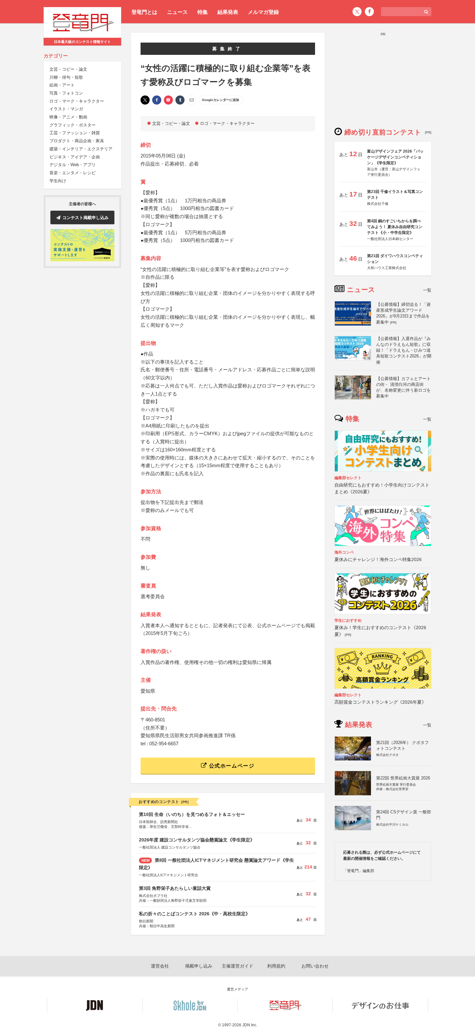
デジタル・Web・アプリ (72, 165)
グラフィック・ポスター (72, 125)
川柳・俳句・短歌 (66, 77)
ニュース (177, 12)
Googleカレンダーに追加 (220, 100)
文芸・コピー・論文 (68, 69)
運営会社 (160, 966)
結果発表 (227, 12)
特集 (202, 12)
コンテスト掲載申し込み (85, 217)
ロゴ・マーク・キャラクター (76, 101)
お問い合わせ (315, 966)
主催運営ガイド (237, 966)
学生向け (57, 180)
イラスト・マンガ (66, 109)
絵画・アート (62, 85)
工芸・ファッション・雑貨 (74, 133)
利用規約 (276, 966)
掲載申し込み (198, 966)
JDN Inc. (249, 1025)
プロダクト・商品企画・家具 (76, 141)
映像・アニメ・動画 (68, 117)
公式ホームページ (230, 766)
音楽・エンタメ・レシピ (72, 173)
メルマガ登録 (263, 12)
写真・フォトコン (66, 93)
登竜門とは (144, 12)
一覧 (427, 290)
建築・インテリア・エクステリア (80, 149)
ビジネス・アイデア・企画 (74, 157)
